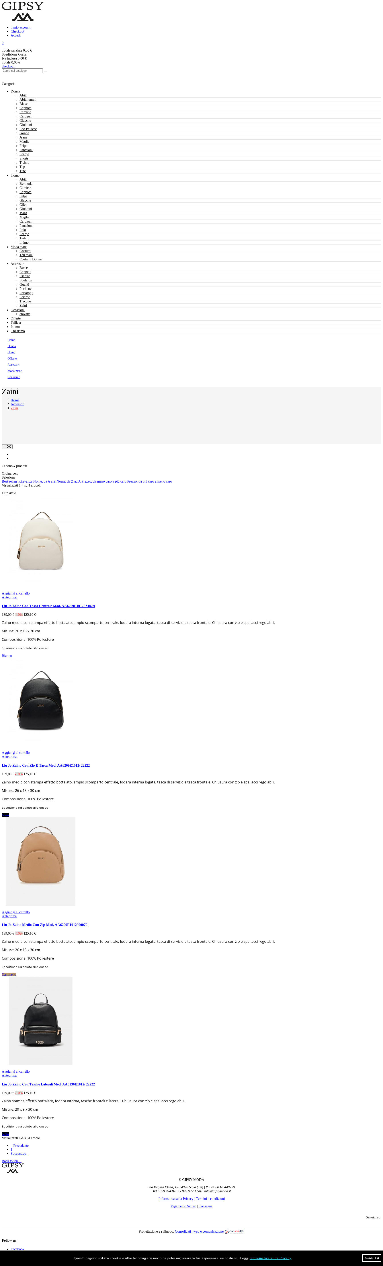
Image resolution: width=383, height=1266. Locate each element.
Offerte (16, 318)
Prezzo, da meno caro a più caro (104, 481)
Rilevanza (25, 481)
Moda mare (19, 247)
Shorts (24, 158)
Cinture (25, 276)
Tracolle (25, 301)
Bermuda (26, 183)
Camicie (25, 112)
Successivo (20, 1153)
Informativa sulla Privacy (175, 1199)
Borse (24, 267)
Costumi (25, 251)
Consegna (206, 1206)
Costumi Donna (31, 259)
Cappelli (25, 272)
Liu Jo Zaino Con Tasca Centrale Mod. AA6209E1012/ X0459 (48, 606)
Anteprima (9, 597)
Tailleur (16, 322)
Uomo (15, 175)
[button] (191, 43)
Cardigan (26, 116)
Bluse (23, 104)
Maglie (24, 141)
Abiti (23, 95)
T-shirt (24, 162)
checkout (8, 66)
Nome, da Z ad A (69, 481)
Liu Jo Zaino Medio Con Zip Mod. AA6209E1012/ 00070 (44, 925)
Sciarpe (25, 297)
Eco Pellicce (28, 129)
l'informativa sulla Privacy (270, 1258)
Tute (23, 171)
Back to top (11, 1161)
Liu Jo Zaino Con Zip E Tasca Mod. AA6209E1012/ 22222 (46, 765)
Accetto (372, 1258)
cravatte (25, 314)
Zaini (23, 305)
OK (7, 446)
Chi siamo (18, 331)
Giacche (25, 120)
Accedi (16, 35)
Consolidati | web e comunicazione (199, 1231)
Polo (23, 230)
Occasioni (18, 310)
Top (22, 167)
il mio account (20, 27)
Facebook (17, 1249)
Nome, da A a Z (45, 481)
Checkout (17, 31)
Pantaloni (26, 150)
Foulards (26, 280)
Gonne (24, 133)
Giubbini (26, 125)
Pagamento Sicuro (183, 1206)
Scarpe (24, 154)
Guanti (24, 284)
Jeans (23, 137)
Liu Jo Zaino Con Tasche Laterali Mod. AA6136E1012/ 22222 (48, 1084)
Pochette (25, 289)
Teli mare (26, 255)
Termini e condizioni (210, 1199)
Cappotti (25, 108)
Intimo (24, 242)
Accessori (17, 264)
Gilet (23, 204)
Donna (15, 91)
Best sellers (10, 481)
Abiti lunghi (28, 99)
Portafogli (26, 293)
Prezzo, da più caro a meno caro (149, 481)
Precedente (20, 1145)
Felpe (23, 146)
